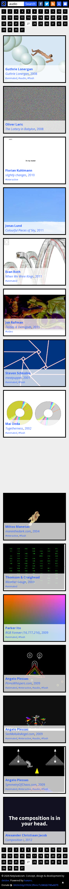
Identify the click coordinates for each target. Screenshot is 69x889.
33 (65, 23)
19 (46, 17)
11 (65, 11)
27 (28, 23)
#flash (30, 78)
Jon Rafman (14, 322)
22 (65, 17)
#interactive (11, 179)
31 (53, 23)
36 (16, 29)
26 (22, 23)
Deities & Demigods (18, 327)
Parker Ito (13, 628)
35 (10, 29)
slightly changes (15, 175)
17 (34, 17)
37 (22, 29)
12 (3, 17)
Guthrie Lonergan (19, 69)
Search (30, 4)
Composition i (14, 840)
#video (9, 331)
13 (10, 17)
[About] (59, 4)
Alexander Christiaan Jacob (26, 835)
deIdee (5, 880)
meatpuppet (13, 378)
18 (40, 17)
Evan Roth (13, 272)
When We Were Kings (19, 276)
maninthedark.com (18, 531)
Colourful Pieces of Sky (20, 230)
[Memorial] (65, 4)
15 (22, 17)
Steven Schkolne (18, 373)
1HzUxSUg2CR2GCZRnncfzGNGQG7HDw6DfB (36, 885)
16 (28, 17)
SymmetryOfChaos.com (21, 784)
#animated (11, 78)
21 (59, 17)
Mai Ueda (12, 424)
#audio (22, 78)
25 (16, 23)
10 (59, 11)
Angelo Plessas (16, 679)
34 (3, 29)
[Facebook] (40, 4)
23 (3, 23)
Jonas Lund (13, 226)
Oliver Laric (14, 124)
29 (40, 23)
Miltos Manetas (17, 527)
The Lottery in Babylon (20, 129)
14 (16, 17)
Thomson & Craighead (22, 577)
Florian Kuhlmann (18, 170)
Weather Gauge (15, 582)
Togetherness (14, 428)
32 (59, 23)
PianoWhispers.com (18, 683)
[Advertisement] (30, 465)
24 (10, 23)
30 (46, 23)
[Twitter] (46, 4)
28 (34, 23)
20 (53, 17)
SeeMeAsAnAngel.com (19, 734)
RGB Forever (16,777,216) (22, 632)
